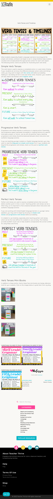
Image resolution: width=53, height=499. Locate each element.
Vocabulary (23, 430)
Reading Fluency (25, 424)
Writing (22, 432)
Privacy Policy (7, 475)
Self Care (23, 426)
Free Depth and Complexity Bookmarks (27, 383)
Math (21, 421)
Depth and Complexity (27, 411)
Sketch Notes (47, 381)
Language (23, 419)
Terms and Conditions (10, 477)
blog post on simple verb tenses (23, 143)
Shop (4, 486)
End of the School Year (27, 413)
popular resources (26, 438)
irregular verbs (27, 76)
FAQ (4, 466)
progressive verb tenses (17, 214)
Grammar (40, 375)
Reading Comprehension (27, 422)
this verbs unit (28, 73)
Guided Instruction (25, 417)
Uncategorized (24, 428)
